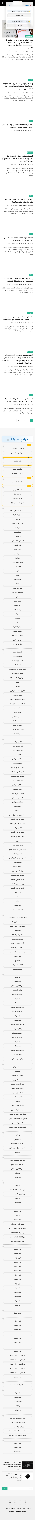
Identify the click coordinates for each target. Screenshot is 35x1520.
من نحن (29, 1508)
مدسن (17, 575)
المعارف (17, 597)
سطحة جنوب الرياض (17, 1093)
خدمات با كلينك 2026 (17, 948)
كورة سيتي (17, 1139)
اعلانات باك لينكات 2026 (17, 1385)
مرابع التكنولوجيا (17, 523)
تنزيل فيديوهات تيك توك (17, 1427)
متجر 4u (17, 810)
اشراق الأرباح (17, 644)
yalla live (17, 1177)
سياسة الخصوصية (21, 1511)
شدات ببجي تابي (17, 755)
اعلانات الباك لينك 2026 (17, 699)
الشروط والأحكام (10, 1508)
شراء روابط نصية (17, 660)
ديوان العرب (17, 956)
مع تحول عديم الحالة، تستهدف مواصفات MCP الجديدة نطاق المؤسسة (13, 1476)
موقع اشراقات (17, 498)
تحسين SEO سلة (17, 473)
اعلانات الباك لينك (17, 673)
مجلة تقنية (17, 712)
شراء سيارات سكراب (17, 1105)
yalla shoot (17, 981)
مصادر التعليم (17, 708)
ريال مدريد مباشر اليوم (17, 1160)
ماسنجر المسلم (17, 481)
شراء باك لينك (17, 652)
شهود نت (17, 618)
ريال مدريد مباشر (17, 994)
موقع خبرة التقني (17, 562)
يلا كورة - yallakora (17, 1233)
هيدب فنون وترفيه (18, 729)
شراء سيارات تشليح (17, 1110)
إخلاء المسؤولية (21, 1508)
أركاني (18, 622)
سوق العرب (17, 930)
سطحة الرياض (17, 1067)
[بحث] (3, 3)
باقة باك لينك (17, 469)
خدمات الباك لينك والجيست (17, 917)
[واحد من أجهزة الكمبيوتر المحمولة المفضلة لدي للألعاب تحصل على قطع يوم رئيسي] (17, 72)
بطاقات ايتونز (17, 866)
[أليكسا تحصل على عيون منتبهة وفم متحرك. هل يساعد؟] (17, 188)
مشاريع (17, 960)
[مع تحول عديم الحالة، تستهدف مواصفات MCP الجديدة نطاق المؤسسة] (27, 1476)
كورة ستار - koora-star (17, 1190)
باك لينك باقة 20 (17, 935)
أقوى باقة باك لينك (17, 943)
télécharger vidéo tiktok (17, 1435)
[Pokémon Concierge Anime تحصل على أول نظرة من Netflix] (17, 226)
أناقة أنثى (17, 566)
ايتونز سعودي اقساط (17, 767)
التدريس (17, 686)
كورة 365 (17, 1135)
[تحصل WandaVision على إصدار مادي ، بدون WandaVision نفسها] (17, 113)
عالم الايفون (17, 545)
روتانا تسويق (18, 579)
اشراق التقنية (17, 515)
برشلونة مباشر (17, 990)
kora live (17, 1253)
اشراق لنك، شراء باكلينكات (17, 669)
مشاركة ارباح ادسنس (17, 453)
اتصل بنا (11, 1511)
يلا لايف (17, 1152)
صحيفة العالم (17, 734)
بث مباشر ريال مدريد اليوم (17, 1148)
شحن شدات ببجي (17, 845)
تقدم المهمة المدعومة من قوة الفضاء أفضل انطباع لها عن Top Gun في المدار (12, 1464)
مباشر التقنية (17, 627)
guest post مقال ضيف (17, 926)
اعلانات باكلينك (17, 969)
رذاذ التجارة (17, 610)
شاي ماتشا (17, 905)
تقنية (31, 121)
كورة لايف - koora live (17, 1355)
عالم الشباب (17, 461)
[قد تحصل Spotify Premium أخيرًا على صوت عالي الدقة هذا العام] (17, 387)
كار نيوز (17, 558)
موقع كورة (17, 1313)
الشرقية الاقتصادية (17, 541)
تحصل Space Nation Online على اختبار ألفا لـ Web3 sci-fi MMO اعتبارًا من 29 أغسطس (17, 159)
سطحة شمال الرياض (17, 1084)
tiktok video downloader (17, 1431)
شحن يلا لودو (17, 853)
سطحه (17, 1071)
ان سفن (17, 519)
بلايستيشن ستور (17, 871)
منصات (30, 80)
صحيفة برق (17, 494)
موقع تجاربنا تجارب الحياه (17, 952)
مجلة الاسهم (17, 536)
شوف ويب (17, 532)
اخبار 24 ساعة (17, 725)
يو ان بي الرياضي (17, 716)
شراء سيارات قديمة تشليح (17, 1127)
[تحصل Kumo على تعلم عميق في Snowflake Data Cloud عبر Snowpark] (17, 305)
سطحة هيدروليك (17, 1080)
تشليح (18, 1101)
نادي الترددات (17, 588)
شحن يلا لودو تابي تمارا (17, 823)
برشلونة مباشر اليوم (17, 1164)
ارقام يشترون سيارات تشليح (17, 1118)
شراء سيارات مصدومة (17, 1123)
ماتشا (17, 901)
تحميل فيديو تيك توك (17, 1422)
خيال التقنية (17, 528)
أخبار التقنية (29, 152)
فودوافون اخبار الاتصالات (17, 678)
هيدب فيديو (17, 601)
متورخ (18, 571)
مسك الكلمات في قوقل (17, 511)
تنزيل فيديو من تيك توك (17, 1418)
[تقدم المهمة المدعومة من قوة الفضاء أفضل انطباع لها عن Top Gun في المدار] (27, 1465)
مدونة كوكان (17, 549)
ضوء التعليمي (17, 490)
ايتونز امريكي (17, 763)
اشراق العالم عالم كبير (17, 691)
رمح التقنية (17, 605)
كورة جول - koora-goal (17, 1194)
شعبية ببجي (17, 862)
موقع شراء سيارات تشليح (17, 1114)
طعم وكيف (17, 614)
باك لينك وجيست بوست (17, 704)
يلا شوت (17, 977)
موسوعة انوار (17, 640)
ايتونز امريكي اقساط (17, 832)
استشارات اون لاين (17, 592)
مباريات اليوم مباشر (17, 986)
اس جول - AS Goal (17, 1241)
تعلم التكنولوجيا (29, 36)
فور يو (18, 841)
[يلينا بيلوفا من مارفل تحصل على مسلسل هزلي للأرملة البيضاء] (17, 267)
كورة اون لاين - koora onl (17, 1228)
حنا (18, 897)
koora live (17, 1207)
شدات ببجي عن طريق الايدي (17, 815)
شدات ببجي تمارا (17, 746)
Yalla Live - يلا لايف (17, 1224)
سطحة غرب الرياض (17, 1088)
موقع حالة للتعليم (17, 721)
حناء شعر (18, 892)
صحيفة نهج (17, 554)
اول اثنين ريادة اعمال (17, 448)
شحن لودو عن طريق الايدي (17, 858)
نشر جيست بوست (17, 922)
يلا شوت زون (17, 1401)
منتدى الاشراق (17, 695)
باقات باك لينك (17, 665)
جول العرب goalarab (17, 1143)
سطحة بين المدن (17, 1075)
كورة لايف (17, 1258)
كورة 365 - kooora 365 (17, 1237)
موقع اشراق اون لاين (17, 502)
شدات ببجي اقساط (17, 742)
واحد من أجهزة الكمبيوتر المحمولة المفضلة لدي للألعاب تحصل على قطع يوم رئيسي (18, 86)
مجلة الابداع (17, 584)
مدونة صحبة (17, 631)
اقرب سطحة (17, 1097)
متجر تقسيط (17, 789)
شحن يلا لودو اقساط (17, 772)
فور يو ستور (17, 806)
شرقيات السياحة (17, 635)
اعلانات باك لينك (17, 965)
